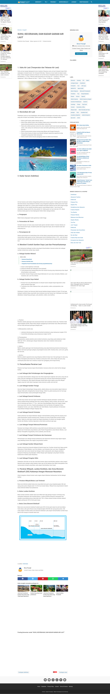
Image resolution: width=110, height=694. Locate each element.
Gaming (79, 80)
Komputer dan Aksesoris (77, 240)
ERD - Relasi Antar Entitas (83, 125)
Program (53, 2)
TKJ (46, 2)
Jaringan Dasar (74, 83)
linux (78, 112)
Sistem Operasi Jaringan (85, 99)
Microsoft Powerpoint (85, 91)
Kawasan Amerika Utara (27, 261)
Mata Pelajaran (74, 91)
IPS (83, 80)
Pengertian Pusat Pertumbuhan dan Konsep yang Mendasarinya (37, 263)
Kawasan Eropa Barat (27, 259)
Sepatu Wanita (75, 220)
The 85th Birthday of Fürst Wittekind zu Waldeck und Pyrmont (83, 158)
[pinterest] (43, 578)
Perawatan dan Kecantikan (78, 230)
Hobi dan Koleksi (75, 232)
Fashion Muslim (75, 209)
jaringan (73, 112)
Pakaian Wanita (75, 215)
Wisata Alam (74, 109)
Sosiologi (73, 104)
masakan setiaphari (75, 115)
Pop (78, 93)
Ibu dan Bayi (74, 235)
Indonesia (25, 563)
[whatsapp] (53, 578)
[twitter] (33, 578)
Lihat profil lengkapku (81, 53)
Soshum (85, 101)
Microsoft (38, 2)
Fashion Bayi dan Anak (77, 237)
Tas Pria (73, 222)
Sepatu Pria (74, 204)
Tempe (78, 104)
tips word (73, 117)
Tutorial (72, 107)
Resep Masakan (84, 2)
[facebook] (23, 578)
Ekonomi (73, 80)
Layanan (73, 2)
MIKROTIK (73, 88)
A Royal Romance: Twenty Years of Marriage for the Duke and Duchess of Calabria (84, 182)
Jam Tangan (74, 225)
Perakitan (73, 93)
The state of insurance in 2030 (84, 165)
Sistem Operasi (74, 99)
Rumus (77, 96)
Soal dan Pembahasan (76, 101)
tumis (78, 117)
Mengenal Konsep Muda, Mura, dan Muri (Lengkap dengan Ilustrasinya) (84, 141)
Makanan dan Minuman (77, 217)
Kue (78, 85)
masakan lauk (84, 112)
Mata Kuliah (80, 88)
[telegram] (63, 578)
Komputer (73, 85)
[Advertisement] (55, 16)
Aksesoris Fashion (75, 197)
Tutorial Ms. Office (80, 107)
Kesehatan (82, 83)
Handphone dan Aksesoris (78, 207)
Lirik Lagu (83, 85)
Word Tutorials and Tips (84, 109)
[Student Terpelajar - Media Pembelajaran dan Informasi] (25, 2)
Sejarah (83, 96)
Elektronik (73, 199)
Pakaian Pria (74, 202)
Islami (87, 80)
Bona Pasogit (81, 44)
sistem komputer (86, 115)
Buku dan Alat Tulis (76, 242)
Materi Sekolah (63, 2)
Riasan (72, 96)
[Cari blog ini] (91, 2)
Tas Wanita (74, 212)
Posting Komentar (47, 41)
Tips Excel (84, 104)
